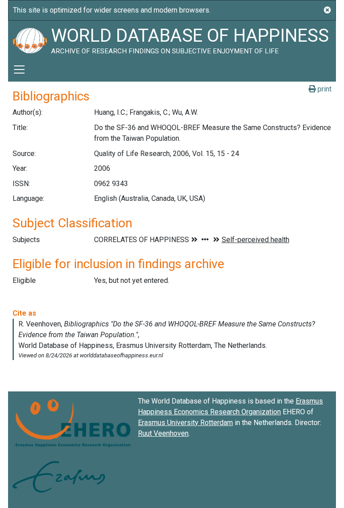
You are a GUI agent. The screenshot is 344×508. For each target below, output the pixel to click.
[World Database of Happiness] (29, 39)
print (323, 89)
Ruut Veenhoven (163, 433)
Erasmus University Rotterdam (185, 422)
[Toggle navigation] (19, 69)
